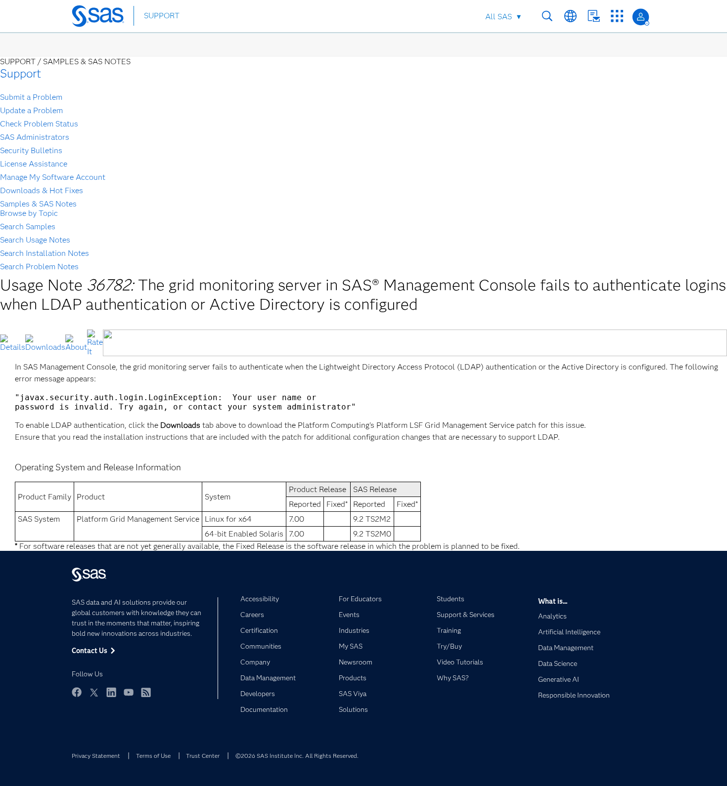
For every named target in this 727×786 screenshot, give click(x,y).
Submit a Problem (31, 97)
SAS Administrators (34, 137)
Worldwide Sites (570, 16)
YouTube (129, 692)
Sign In (640, 17)
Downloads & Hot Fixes (41, 190)
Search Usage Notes (35, 240)
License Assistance (33, 163)
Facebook (77, 692)
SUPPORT (162, 15)
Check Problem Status (39, 123)
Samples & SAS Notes (38, 203)
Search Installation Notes (44, 253)
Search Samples (27, 226)
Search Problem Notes (39, 266)
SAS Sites (617, 16)
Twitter (94, 692)
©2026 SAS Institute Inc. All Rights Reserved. (297, 755)
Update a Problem (31, 110)
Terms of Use (153, 755)
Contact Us (594, 16)
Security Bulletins (31, 150)
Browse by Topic (29, 213)
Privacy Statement (96, 755)
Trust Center (203, 755)
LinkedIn (111, 692)
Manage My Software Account (52, 177)
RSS (146, 692)
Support (20, 73)
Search (547, 16)
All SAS (498, 16)
